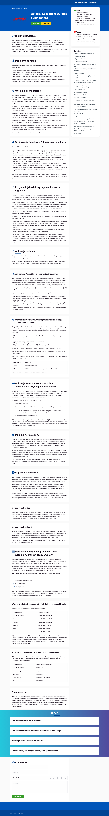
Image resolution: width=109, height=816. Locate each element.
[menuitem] (80, 2)
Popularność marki (80, 59)
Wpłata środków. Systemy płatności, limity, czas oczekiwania (85, 105)
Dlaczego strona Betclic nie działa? (86, 126)
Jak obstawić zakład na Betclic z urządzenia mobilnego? (84, 122)
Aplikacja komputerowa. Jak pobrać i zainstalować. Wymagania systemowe (84, 86)
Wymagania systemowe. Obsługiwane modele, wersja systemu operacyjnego (85, 81)
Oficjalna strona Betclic (81, 61)
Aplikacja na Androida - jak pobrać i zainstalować (84, 77)
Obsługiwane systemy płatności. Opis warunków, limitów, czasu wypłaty (84, 101)
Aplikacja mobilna (79, 73)
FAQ (77, 116)
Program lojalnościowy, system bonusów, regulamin (85, 69)
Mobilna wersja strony (80, 89)
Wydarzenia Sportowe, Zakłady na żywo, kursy (85, 65)
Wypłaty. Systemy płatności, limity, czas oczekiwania (85, 110)
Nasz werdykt (79, 114)
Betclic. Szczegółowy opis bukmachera (85, 53)
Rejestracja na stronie (81, 92)
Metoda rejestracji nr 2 (82, 97)
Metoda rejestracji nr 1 (82, 95)
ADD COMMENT (18, 796)
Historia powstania (80, 56)
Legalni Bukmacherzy (16, 8)
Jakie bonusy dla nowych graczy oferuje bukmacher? (84, 130)
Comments (78, 133)
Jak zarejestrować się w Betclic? (85, 119)
